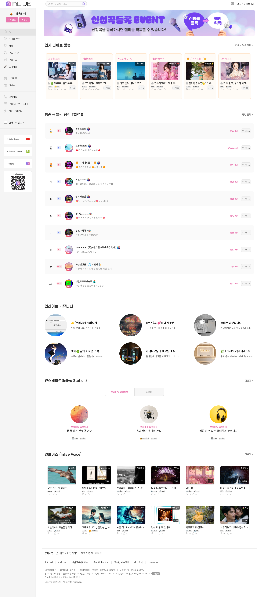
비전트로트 (88, 58)
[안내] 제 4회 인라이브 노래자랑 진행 (74, 553)
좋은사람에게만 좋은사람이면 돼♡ (166, 83)
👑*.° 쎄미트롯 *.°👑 (197, 58)
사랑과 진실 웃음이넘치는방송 (90, 285)
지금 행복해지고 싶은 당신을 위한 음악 (94, 268)
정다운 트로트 (82, 213)
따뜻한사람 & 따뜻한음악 (87, 234)
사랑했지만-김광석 (195, 527)
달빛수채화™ (82, 230)
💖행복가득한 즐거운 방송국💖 (90, 217)
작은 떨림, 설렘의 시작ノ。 (235, 83)
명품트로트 (81, 128)
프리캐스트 (226, 58)
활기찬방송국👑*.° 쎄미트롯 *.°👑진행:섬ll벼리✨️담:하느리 (201, 83)
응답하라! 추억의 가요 (149, 431)
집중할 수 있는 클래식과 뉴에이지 (218, 431)
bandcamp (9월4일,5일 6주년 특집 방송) (96, 247)
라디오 (72, 87)
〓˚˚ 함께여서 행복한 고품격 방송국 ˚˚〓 (94, 183)
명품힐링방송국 (83, 133)
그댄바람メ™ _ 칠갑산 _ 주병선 (96, 527)
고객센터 (155, 573)
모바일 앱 (10, 163)
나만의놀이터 (158, 58)
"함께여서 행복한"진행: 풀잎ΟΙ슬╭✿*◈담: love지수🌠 (97, 83)
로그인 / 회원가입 (245, 3)
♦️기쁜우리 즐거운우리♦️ (88, 150)
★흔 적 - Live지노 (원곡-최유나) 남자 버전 (131, 527)
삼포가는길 (81, 196)
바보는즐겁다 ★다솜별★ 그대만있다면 (234, 488)
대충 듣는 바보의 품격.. (131, 83)
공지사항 (49, 553)
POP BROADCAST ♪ (86, 251)
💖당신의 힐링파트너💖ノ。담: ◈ (92, 200)
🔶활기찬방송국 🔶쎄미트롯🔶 (90, 167)
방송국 (24, 19)
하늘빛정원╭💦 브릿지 (87, 264)
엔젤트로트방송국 (84, 281)
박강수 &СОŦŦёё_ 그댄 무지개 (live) (165, 488)
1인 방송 (12, 19)
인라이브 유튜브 (13, 139)
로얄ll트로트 (54, 58)
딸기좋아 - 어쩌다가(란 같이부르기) (131, 488)
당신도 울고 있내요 (160, 527)
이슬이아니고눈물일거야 (59, 527)
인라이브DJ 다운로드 (14, 151)
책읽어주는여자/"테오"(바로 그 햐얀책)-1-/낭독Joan (96, 488)
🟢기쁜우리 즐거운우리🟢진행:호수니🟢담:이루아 (63, 83)
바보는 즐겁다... (124, 58)
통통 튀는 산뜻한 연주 (79, 431)
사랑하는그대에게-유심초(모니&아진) (234, 527)
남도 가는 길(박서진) (57, 488)
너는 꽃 (189, 488)
